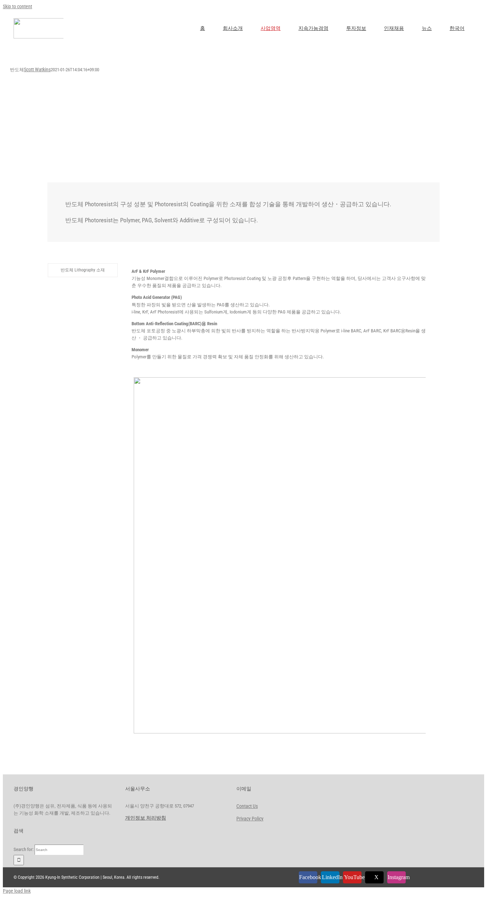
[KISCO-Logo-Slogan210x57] (51, 21)
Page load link (17, 891)
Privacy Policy (249, 818)
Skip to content (17, 6)
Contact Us (247, 806)
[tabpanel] (279, 499)
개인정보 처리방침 (145, 818)
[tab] (83, 270)
